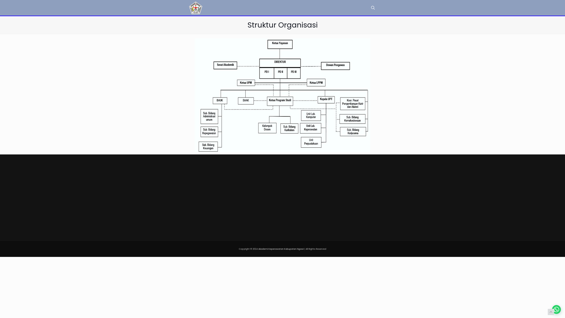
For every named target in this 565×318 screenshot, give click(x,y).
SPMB (269, 226)
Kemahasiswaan (276, 194)
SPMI (268, 207)
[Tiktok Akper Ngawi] (204, 208)
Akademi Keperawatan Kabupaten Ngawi (281, 248)
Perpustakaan (310, 185)
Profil (269, 176)
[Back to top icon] (551, 312)
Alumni (270, 201)
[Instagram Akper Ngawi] (210, 208)
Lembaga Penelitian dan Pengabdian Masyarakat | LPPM (317, 207)
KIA (268, 213)
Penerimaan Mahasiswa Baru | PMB (316, 177)
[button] (556, 309)
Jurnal (306, 191)
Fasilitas (271, 188)
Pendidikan (272, 182)
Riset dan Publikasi (277, 219)
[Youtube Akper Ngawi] (197, 208)
